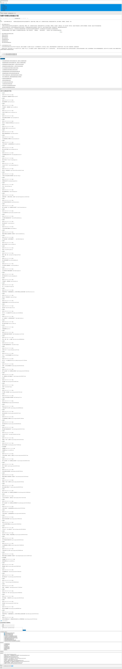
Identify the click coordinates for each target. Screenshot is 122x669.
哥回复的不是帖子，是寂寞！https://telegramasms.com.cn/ (13, 662)
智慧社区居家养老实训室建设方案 (11, 53)
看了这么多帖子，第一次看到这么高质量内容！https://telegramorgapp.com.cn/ (16, 661)
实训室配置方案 (7, 644)
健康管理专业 (4, 8)
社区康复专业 (4, 6)
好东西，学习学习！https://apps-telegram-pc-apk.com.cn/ (13, 663)
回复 (12, 94)
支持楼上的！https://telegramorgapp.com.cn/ (11, 656)
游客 (3, 105)
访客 (3, 94)
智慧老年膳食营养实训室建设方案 (11, 54)
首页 (3, 4)
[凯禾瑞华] (4, 0)
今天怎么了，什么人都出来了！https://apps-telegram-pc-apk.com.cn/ (15, 658)
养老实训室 (6, 645)
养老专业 (3, 5)
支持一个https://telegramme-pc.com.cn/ (10, 654)
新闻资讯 (5, 649)
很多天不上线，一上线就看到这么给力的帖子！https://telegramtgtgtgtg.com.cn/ (17, 655)
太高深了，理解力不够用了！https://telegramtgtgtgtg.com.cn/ (14, 660)
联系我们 (3, 10)
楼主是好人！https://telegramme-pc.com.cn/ (11, 659)
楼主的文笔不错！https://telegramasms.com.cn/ (11, 657)
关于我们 (3, 9)
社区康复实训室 (7, 646)
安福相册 (3, 448)
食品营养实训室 (7, 647)
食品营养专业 (4, 7)
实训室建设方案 (10, 13)
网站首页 (5, 13)
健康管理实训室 (7, 648)
